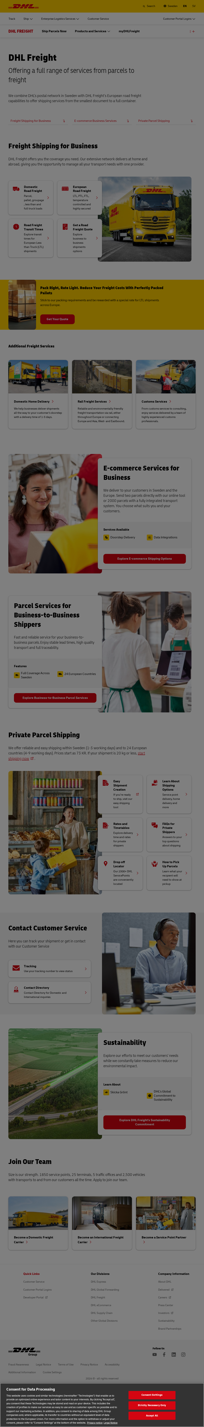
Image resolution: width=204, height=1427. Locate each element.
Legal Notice (111, 1422)
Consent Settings (151, 1395)
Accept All (152, 1415)
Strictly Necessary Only (152, 1405)
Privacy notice (95, 1422)
